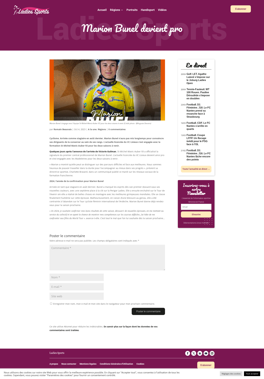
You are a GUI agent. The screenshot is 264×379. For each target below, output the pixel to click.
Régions (115, 10)
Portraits (132, 10)
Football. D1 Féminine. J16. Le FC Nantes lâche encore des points (199, 155)
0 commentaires (117, 129)
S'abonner (240, 8)
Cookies (140, 364)
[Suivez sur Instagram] (212, 353)
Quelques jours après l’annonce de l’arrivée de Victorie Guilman (83, 151)
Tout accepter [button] (252, 373)
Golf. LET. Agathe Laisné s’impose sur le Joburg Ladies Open (198, 78)
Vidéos (162, 10)
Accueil (102, 10)
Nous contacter (68, 364)
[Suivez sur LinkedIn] (199, 353)
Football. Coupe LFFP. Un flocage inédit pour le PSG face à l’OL (197, 140)
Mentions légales (88, 364)
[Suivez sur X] (193, 353)
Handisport (148, 10)
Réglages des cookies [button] (231, 373)
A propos (54, 364)
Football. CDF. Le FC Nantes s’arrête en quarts (198, 126)
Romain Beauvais (63, 129)
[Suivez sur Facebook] (187, 353)
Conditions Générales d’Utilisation (116, 364)
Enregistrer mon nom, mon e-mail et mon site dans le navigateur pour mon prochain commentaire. (104, 303)
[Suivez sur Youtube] (206, 353)
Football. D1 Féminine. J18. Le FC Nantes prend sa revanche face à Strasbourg (199, 110)
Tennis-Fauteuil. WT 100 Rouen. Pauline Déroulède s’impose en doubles (198, 94)
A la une (92, 129)
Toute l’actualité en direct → (196, 169)
